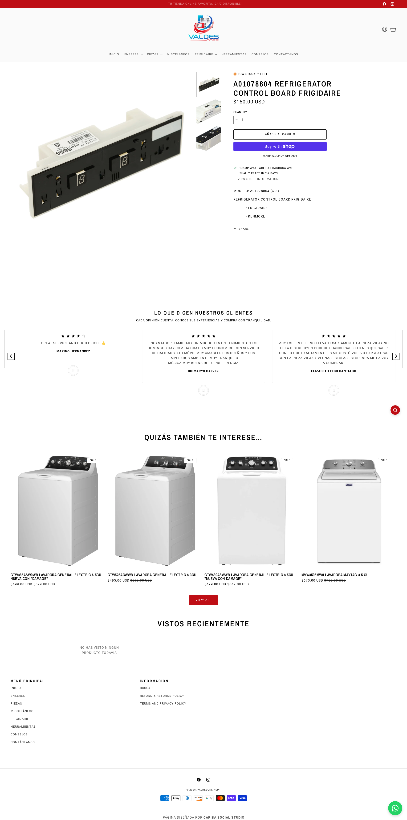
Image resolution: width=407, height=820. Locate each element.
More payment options (280, 156)
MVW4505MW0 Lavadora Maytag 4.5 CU (335, 574)
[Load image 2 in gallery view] (208, 111)
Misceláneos (22, 711)
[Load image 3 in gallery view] (208, 138)
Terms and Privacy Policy (163, 703)
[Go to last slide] (11, 356)
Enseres (18, 695)
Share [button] (244, 228)
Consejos (19, 734)
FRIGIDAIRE (20, 719)
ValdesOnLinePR (208, 789)
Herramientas (23, 726)
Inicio (16, 688)
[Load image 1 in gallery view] (208, 84)
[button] (133, 54)
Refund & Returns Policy (162, 695)
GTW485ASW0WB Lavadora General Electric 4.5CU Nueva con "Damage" (56, 576)
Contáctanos (23, 742)
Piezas (16, 703)
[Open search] (395, 410)
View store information (258, 179)
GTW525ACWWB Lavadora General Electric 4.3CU (152, 574)
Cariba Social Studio (224, 817)
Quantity (240, 112)
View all (203, 600)
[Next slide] (395, 356)
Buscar (146, 688)
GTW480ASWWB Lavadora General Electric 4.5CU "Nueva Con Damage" (248, 576)
